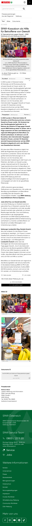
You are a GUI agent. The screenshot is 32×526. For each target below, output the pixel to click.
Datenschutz (7, 484)
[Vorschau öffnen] (16, 48)
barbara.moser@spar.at (9, 401)
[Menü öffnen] (29, 2)
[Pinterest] (19, 520)
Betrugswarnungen (9, 481)
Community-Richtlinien (10, 503)
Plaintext (26, 114)
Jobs (9, 454)
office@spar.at (11, 446)
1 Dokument (7, 75)
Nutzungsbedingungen (10, 490)
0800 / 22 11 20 (15, 438)
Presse (5, 474)
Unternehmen (7, 471)
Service (10, 450)
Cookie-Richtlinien (8, 497)
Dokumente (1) (6, 369)
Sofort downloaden (17, 282)
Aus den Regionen (7, 16)
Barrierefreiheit (7, 477)
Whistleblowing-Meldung (11, 500)
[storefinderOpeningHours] (24, 2)
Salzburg (18, 16)
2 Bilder (24, 73)
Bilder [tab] (8, 21)
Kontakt (5, 487)
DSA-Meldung (7, 506)
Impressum (6, 493)
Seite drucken (7, 275)
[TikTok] (24, 520)
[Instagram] (9, 520)
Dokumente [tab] (16, 21)
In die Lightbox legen (17, 285)
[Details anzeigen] (29, 314)
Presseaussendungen (8, 14)
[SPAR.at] (13, 2)
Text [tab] (3, 21)
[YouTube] (14, 520)
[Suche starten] (23, 9)
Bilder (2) (4, 292)
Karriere (5, 468)
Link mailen (27, 275)
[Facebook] (5, 520)
